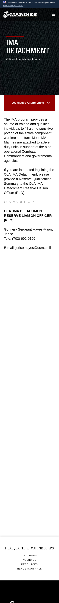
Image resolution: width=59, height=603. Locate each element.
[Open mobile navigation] (53, 14)
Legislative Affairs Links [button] (27, 102)
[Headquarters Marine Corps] (20, 14)
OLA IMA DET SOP (19, 202)
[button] (14, 5)
